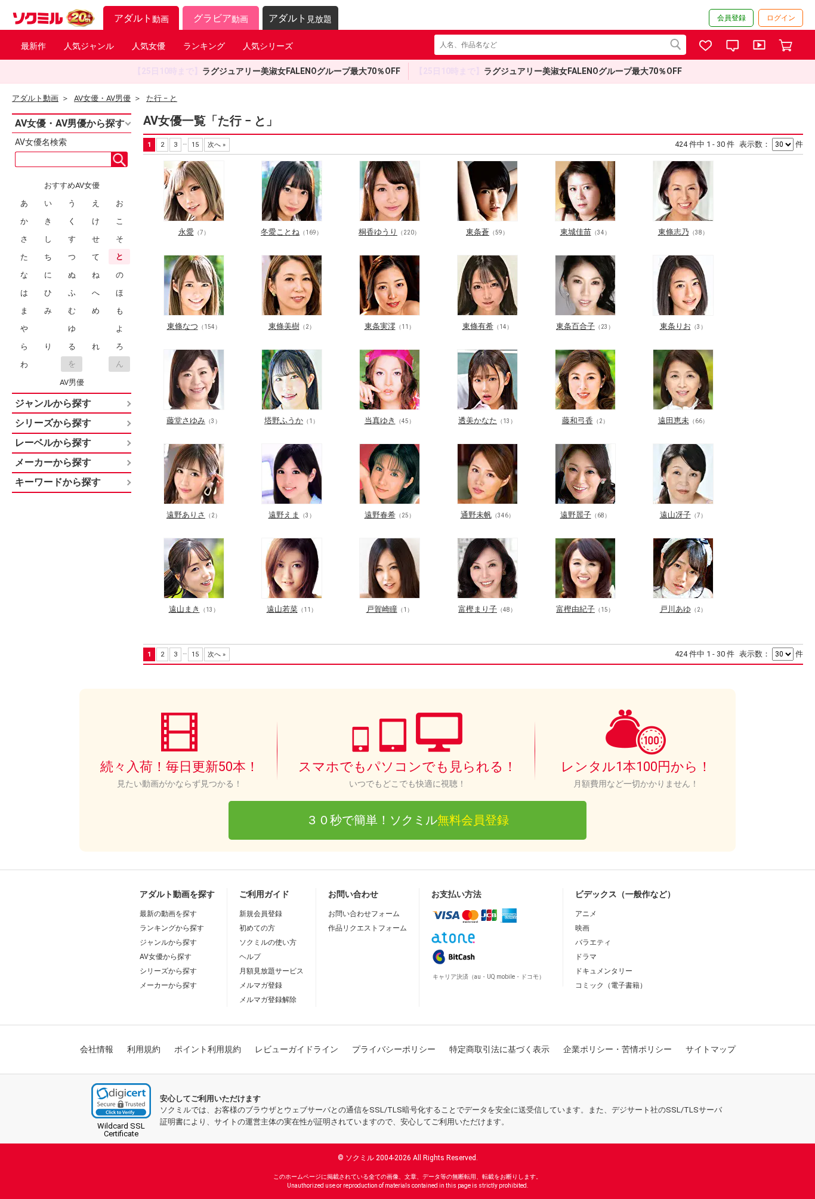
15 (195, 145)
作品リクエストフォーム (367, 928)
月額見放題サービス (271, 971)
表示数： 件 (771, 144)
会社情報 (96, 1049)
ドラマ (586, 957)
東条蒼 (477, 231)
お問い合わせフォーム (364, 914)
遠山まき (184, 609)
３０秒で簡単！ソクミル (407, 820)
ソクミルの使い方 (268, 942)
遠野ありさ (185, 514)
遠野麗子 (575, 514)
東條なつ (182, 326)
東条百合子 (575, 326)
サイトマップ (711, 1049)
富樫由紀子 (575, 609)
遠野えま (284, 514)
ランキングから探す (172, 928)
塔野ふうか (283, 420)
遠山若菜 (282, 609)
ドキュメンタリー (603, 971)
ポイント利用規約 (207, 1049)
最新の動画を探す (168, 914)
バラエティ (593, 942)
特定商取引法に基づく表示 (499, 1049)
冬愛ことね (280, 231)
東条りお (675, 326)
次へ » (217, 145)
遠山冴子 (675, 514)
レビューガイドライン (296, 1049)
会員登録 (731, 18)
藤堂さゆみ (185, 420)
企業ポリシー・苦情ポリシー (617, 1049)
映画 (582, 928)
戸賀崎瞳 (381, 609)
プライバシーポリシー (394, 1049)
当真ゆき (380, 420)
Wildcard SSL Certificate (121, 1129)
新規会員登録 (260, 914)
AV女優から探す (166, 957)
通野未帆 (476, 514)
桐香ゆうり (378, 231)
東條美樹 (284, 326)
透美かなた (477, 420)
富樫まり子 (477, 609)
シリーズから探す (168, 971)
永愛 (186, 231)
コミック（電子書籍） (611, 985)
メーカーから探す (168, 985)
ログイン (781, 18)
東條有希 (477, 326)
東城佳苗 (575, 231)
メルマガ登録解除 (268, 999)
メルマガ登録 (260, 985)
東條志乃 (673, 231)
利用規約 (143, 1049)
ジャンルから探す (168, 942)
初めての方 (257, 928)
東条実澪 (380, 326)
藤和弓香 (577, 420)
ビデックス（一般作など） (625, 894)
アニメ (586, 914)
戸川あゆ (675, 609)
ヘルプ (250, 957)
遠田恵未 (673, 420)
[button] (121, 1100)
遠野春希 (380, 514)
